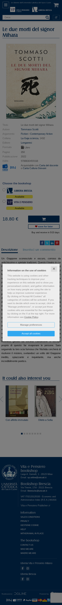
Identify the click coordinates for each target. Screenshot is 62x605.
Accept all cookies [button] (31, 333)
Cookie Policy (31, 317)
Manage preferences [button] (31, 324)
